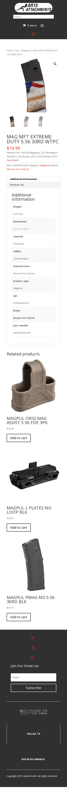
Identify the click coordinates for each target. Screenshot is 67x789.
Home (10, 50)
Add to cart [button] (18, 438)
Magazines (26, 50)
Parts (16, 50)
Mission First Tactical (18, 169)
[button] (55, 64)
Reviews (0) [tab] (16, 184)
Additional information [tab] (23, 179)
